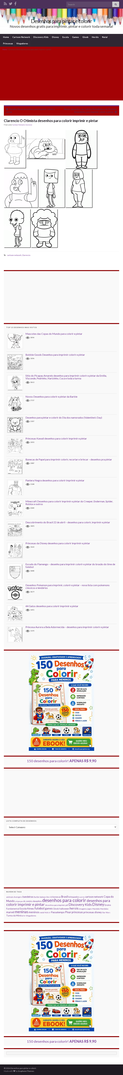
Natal (104, 37)
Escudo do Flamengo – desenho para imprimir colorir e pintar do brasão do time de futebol (70, 566)
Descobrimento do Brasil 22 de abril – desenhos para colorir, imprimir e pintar (67, 522)
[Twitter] (10, 3)
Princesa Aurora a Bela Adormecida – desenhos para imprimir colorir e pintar (67, 626)
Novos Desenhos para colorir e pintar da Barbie (51, 396)
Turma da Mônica (14, 915)
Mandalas (104, 909)
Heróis (95, 37)
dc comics (27, 901)
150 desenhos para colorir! (61, 761)
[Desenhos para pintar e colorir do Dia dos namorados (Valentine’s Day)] (16, 424)
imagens (83, 909)
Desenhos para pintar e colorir (61, 21)
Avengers (18, 897)
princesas (77, 912)
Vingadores (22, 43)
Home (6, 37)
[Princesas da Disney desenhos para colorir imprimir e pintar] (16, 550)
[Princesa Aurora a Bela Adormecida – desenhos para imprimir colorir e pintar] (16, 634)
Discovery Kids (41, 37)
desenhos (37, 901)
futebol (39, 908)
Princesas (8, 43)
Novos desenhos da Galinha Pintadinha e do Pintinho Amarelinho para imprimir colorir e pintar (90, 110)
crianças (19, 901)
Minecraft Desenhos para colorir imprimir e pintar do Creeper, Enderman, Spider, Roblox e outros (69, 503)
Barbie (36, 897)
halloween (64, 908)
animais (9, 897)
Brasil (64, 896)
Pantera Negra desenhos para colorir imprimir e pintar (54, 480)
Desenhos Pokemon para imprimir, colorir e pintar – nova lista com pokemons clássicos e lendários (67, 586)
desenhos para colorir (64, 900)
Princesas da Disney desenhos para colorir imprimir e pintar (57, 543)
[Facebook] (15, 3)
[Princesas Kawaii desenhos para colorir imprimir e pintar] (16, 445)
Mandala (96, 909)
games (49, 908)
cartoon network (14, 255)
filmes (30, 908)
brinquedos (73, 897)
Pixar (68, 912)
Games (75, 37)
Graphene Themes (26, 1071)
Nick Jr (47, 912)
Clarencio (28, 125)
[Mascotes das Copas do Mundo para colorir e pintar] (16, 341)
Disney (55, 37)
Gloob (85, 37)
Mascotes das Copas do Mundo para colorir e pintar (53, 333)
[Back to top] (116, 1068)
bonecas (57, 897)
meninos (34, 912)
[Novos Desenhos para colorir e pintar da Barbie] (16, 404)
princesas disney (92, 912)
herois (74, 908)
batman (43, 897)
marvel (10, 912)
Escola (65, 37)
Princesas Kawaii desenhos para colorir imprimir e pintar (56, 438)
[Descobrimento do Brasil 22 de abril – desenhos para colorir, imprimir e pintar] (16, 529)
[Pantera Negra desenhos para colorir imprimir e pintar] (16, 487)
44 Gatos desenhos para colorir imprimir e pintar (51, 606)
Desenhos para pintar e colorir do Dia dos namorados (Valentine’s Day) (63, 417)
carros (82, 897)
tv (24, 916)
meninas (21, 911)
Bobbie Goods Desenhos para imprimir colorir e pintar (55, 354)
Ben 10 (49, 897)
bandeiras (28, 896)
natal (42, 912)
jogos (89, 909)
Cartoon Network (21, 37)
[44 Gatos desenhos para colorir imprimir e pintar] (16, 613)
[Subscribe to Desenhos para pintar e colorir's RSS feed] (5, 3)
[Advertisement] (61, 75)
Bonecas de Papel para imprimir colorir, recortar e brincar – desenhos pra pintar (68, 459)
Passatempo (58, 912)
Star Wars (106, 912)
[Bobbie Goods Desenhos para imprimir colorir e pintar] (16, 362)
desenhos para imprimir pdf (56, 905)
